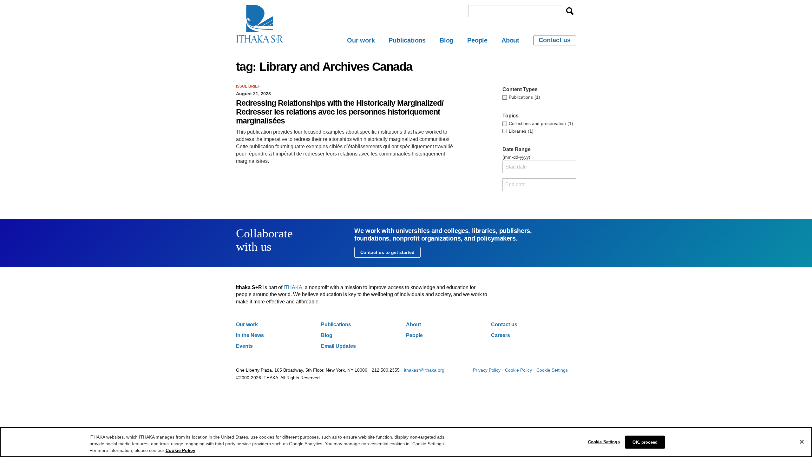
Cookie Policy (518, 370)
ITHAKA (293, 287)
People (477, 40)
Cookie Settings (552, 370)
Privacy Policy (487, 370)
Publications (407, 40)
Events (244, 346)
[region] (406, 442)
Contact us (555, 40)
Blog (446, 40)
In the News (250, 335)
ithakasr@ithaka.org (424, 370)
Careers (500, 335)
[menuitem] (361, 41)
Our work (361, 40)
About (510, 40)
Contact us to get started (387, 252)
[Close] (802, 442)
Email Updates (338, 346)
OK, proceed (644, 442)
